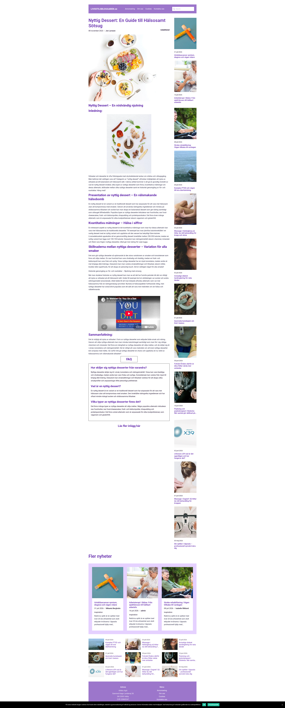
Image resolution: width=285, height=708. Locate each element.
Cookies (148, 9)
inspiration (98, 612)
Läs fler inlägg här (129, 425)
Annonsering (130, 9)
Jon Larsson (110, 31)
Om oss (140, 9)
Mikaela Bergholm (113, 608)
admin (143, 611)
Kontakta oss (159, 9)
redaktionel (165, 30)
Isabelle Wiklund (182, 608)
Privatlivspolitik (213, 704)
